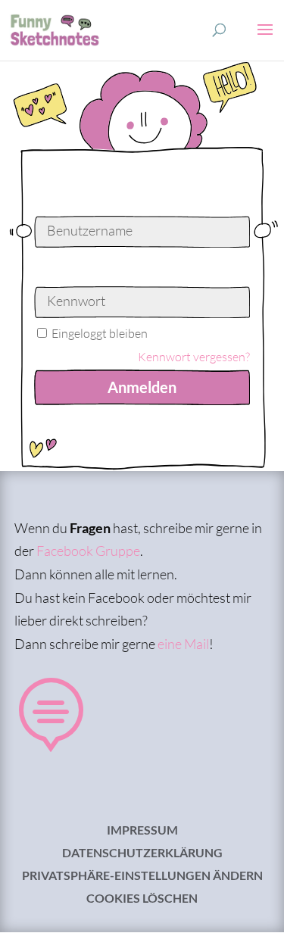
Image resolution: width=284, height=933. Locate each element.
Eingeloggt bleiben (99, 333)
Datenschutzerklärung (142, 853)
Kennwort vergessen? (194, 356)
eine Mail (183, 643)
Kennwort (76, 300)
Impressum (142, 831)
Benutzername (90, 230)
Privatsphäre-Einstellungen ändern (142, 876)
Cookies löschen (142, 899)
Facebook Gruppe (88, 550)
